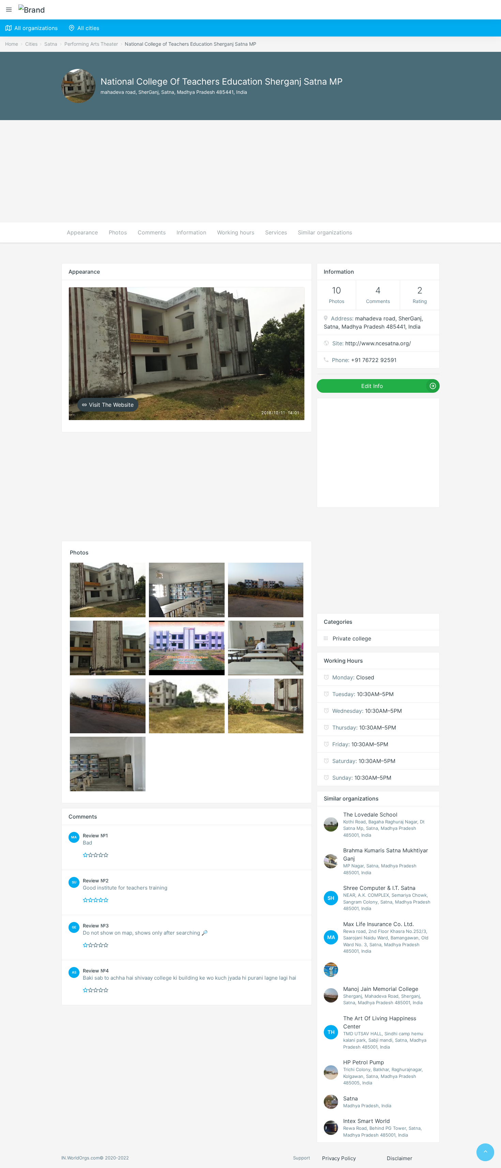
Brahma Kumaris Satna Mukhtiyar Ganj (385, 854)
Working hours (235, 232)
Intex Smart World (366, 1120)
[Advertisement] (250, 171)
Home (11, 44)
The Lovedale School (370, 814)
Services (276, 232)
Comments (152, 232)
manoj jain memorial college (380, 988)
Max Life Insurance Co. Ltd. (378, 924)
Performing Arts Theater (91, 44)
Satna (50, 44)
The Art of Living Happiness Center (379, 1022)
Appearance (82, 232)
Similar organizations (325, 232)
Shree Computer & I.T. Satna (379, 887)
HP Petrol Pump (363, 1062)
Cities (31, 44)
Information (191, 232)
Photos (118, 232)
